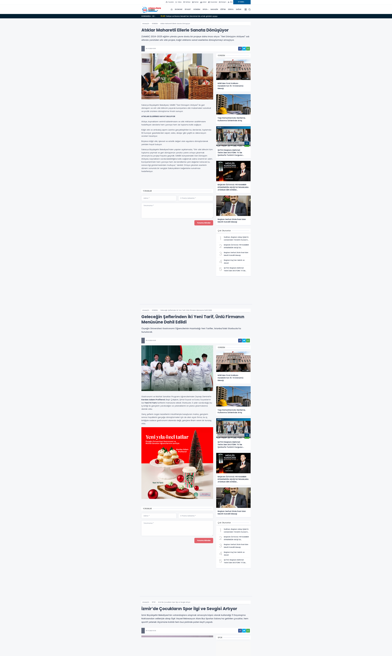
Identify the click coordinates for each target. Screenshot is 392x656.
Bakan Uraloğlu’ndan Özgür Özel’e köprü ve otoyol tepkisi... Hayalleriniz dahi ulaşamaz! (199, 16)
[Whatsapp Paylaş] (248, 48)
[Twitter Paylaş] (244, 48)
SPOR (205, 9)
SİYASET (188, 9)
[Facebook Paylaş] (240, 48)
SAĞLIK (238, 9)
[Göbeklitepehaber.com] (151, 9)
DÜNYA (230, 9)
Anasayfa (145, 24)
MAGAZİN (214, 9)
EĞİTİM (223, 9)
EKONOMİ (178, 9)
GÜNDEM (196, 9)
